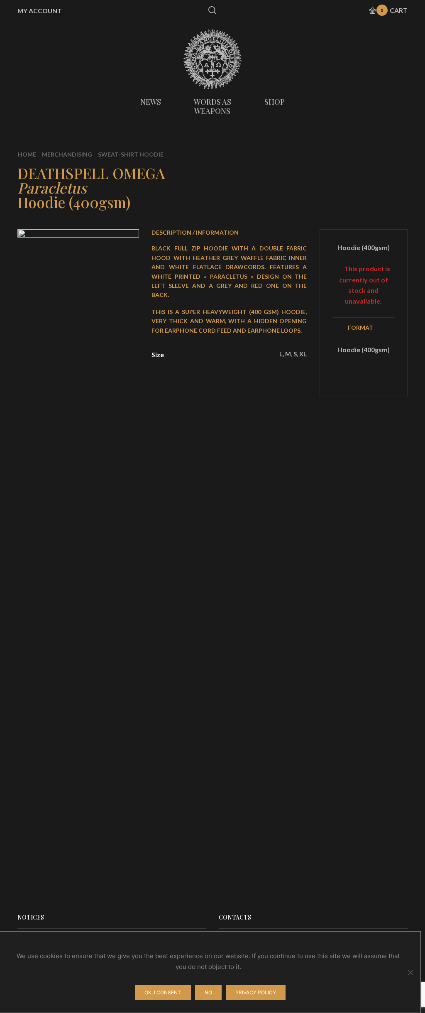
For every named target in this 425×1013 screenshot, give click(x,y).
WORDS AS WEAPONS (212, 106)
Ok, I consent (162, 992)
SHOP (274, 102)
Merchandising (67, 154)
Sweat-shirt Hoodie (131, 154)
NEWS (150, 102)
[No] (410, 972)
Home (27, 154)
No (208, 992)
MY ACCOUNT (39, 11)
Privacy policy (255, 992)
